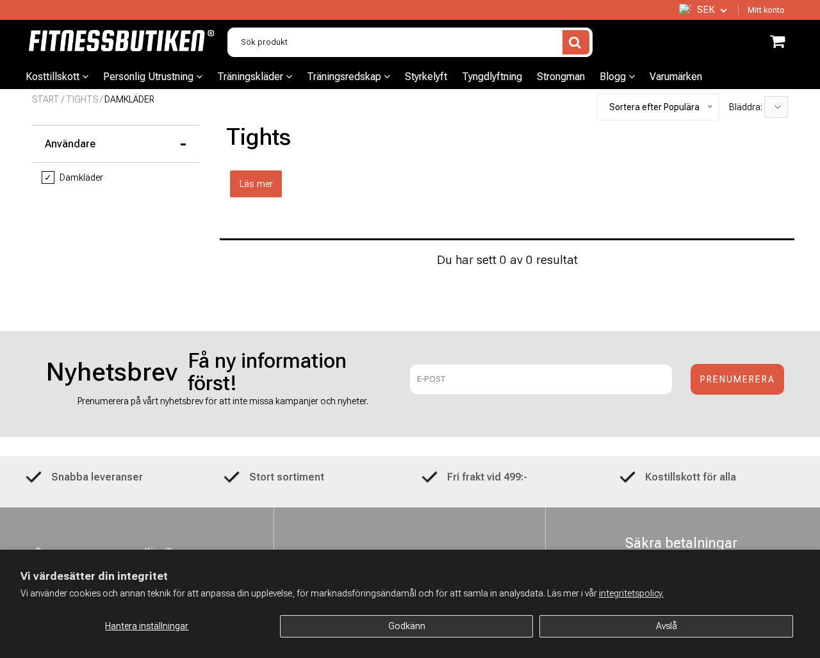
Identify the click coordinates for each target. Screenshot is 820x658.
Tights (82, 99)
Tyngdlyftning (492, 76)
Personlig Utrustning (149, 76)
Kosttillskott (54, 76)
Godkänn (406, 626)
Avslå (666, 626)
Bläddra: (746, 107)
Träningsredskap (345, 76)
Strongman (561, 76)
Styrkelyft (426, 76)
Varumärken (676, 76)
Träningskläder (251, 76)
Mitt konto (766, 10)
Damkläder (73, 177)
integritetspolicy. (631, 593)
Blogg (614, 76)
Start (46, 99)
